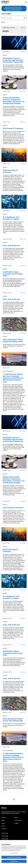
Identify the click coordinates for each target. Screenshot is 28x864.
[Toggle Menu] (26, 2)
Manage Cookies (14, 853)
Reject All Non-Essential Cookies (14, 857)
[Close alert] (24, 8)
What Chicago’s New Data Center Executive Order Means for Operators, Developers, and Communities (13, 8)
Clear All (23, 27)
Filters (3, 22)
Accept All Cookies (14, 861)
